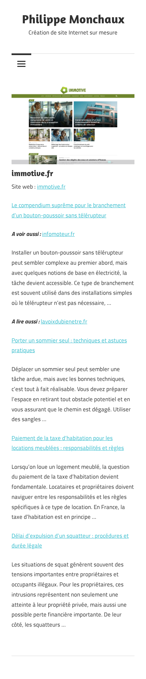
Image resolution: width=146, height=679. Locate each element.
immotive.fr (51, 186)
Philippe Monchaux (73, 18)
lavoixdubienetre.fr (64, 321)
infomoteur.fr (58, 233)
